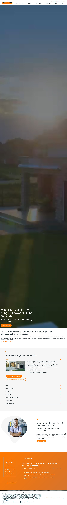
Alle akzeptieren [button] (49, 497)
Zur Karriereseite (41, 441)
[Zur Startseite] (7, 2)
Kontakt (27, 493)
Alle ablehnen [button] (59, 497)
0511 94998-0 (7, 342)
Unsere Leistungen (6, 325)
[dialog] (33, 498)
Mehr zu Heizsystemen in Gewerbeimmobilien (15, 379)
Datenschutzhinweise (5, 500)
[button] (33, 359)
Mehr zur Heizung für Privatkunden (14, 376)
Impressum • (24, 493)
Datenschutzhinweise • (18, 493)
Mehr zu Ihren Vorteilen (11, 482)
